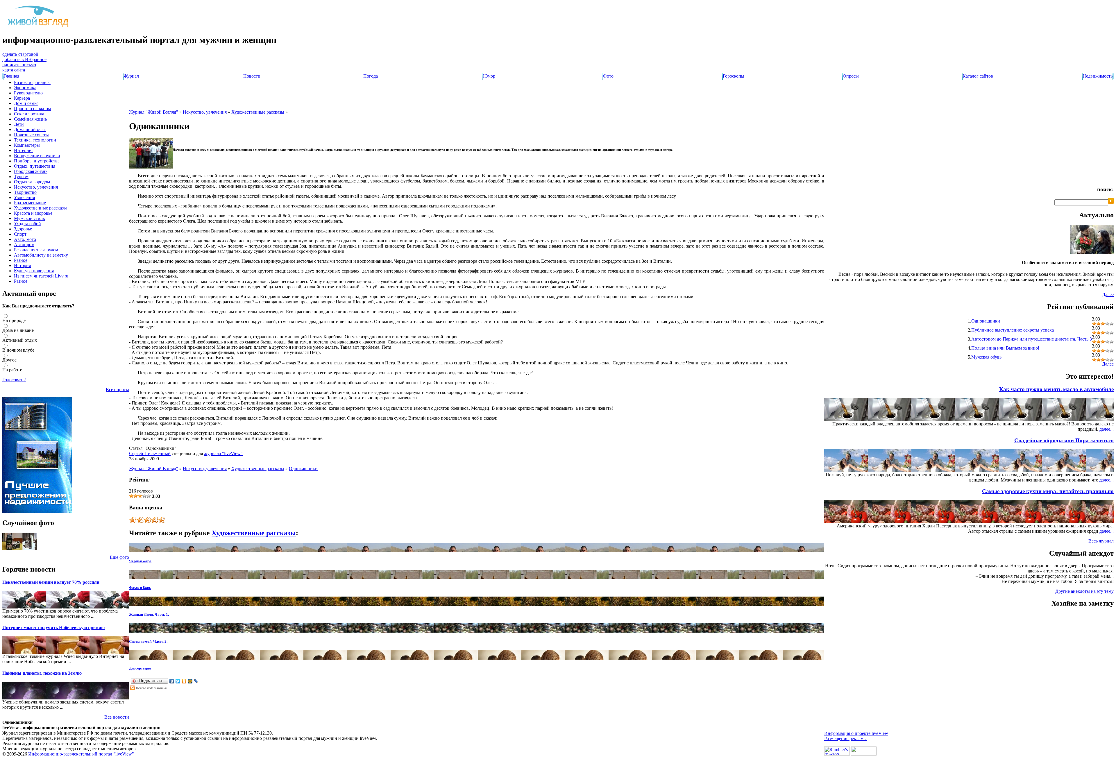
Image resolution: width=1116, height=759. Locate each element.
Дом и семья (26, 103)
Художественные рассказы (40, 207)
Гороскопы (733, 76)
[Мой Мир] (190, 681)
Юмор (489, 76)
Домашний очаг (30, 129)
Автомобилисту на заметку (41, 255)
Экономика (25, 87)
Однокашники (303, 468)
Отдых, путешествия (34, 166)
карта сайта (13, 69)
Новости (251, 76)
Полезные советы (31, 134)
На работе (12, 369)
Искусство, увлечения (36, 187)
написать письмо (19, 64)
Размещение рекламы (845, 738)
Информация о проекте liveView (856, 733)
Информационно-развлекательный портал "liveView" (81, 753)
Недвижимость (1098, 76)
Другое (9, 359)
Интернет (23, 150)
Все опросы (117, 389)
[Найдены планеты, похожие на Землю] (11, 697)
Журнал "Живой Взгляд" (153, 112)
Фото (608, 76)
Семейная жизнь (30, 119)
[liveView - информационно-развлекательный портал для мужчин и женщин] (38, 26)
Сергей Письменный (150, 453)
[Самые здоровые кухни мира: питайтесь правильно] (1102, 521)
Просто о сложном (32, 108)
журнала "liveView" (223, 453)
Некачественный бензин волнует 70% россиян (50, 582)
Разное (20, 260)
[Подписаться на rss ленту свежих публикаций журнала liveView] (149, 688)
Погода (370, 76)
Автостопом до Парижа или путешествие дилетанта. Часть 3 (1031, 338)
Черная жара (140, 561)
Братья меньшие (30, 202)
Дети (19, 124)
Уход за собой (27, 223)
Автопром (24, 244)
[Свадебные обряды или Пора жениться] (1102, 470)
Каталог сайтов (978, 76)
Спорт (20, 234)
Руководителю (28, 92)
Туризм (21, 176)
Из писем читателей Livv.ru (41, 275)
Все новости (116, 717)
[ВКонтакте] (172, 681)
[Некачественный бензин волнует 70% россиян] (11, 606)
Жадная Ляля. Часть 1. (149, 614)
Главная (11, 76)
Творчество (25, 192)
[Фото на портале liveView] (19, 548)
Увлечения (24, 197)
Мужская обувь (986, 357)
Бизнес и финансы (32, 82)
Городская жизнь (30, 171)
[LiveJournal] (196, 681)
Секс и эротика (29, 113)
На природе (14, 320)
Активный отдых (19, 340)
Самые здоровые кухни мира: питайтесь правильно (1048, 491)
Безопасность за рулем (36, 249)
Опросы (851, 76)
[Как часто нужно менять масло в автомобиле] (1102, 419)
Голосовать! (14, 379)
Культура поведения (34, 270)
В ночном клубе (18, 350)
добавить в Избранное (24, 59)
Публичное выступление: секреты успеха (1012, 329)
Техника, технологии (35, 139)
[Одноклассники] (184, 681)
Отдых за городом (32, 181)
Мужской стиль (29, 218)
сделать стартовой (20, 54)
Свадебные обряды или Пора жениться (1064, 440)
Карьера (22, 98)
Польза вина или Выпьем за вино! (1005, 348)
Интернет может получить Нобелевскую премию (53, 627)
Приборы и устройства (37, 160)
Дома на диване (18, 330)
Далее (1108, 294)
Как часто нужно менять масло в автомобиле (1056, 389)
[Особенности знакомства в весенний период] (1092, 252)
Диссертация (140, 668)
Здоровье (23, 228)
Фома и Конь (140, 588)
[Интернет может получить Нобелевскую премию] (11, 652)
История (22, 265)
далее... (1106, 429)
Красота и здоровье (33, 213)
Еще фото (119, 557)
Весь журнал (1101, 540)
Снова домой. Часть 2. (148, 641)
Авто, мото (25, 239)
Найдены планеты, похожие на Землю (42, 673)
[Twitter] (178, 681)
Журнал (131, 76)
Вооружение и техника (37, 155)
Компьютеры (27, 145)
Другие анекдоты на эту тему (1084, 591)
